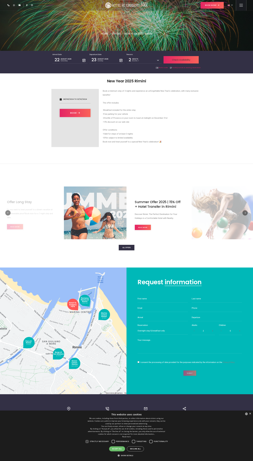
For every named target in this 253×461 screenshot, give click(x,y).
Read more (15, 227)
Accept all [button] (117, 449)
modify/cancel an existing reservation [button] (186, 68)
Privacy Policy (229, 362)
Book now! (211, 5)
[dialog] (126, 436)
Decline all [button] (135, 449)
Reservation (143, 325)
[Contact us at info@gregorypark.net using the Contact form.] (19, 5)
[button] (70, 59)
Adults (194, 325)
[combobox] (246, 414)
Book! (73, 113)
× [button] (250, 414)
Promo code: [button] (163, 68)
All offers (126, 247)
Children (222, 325)
